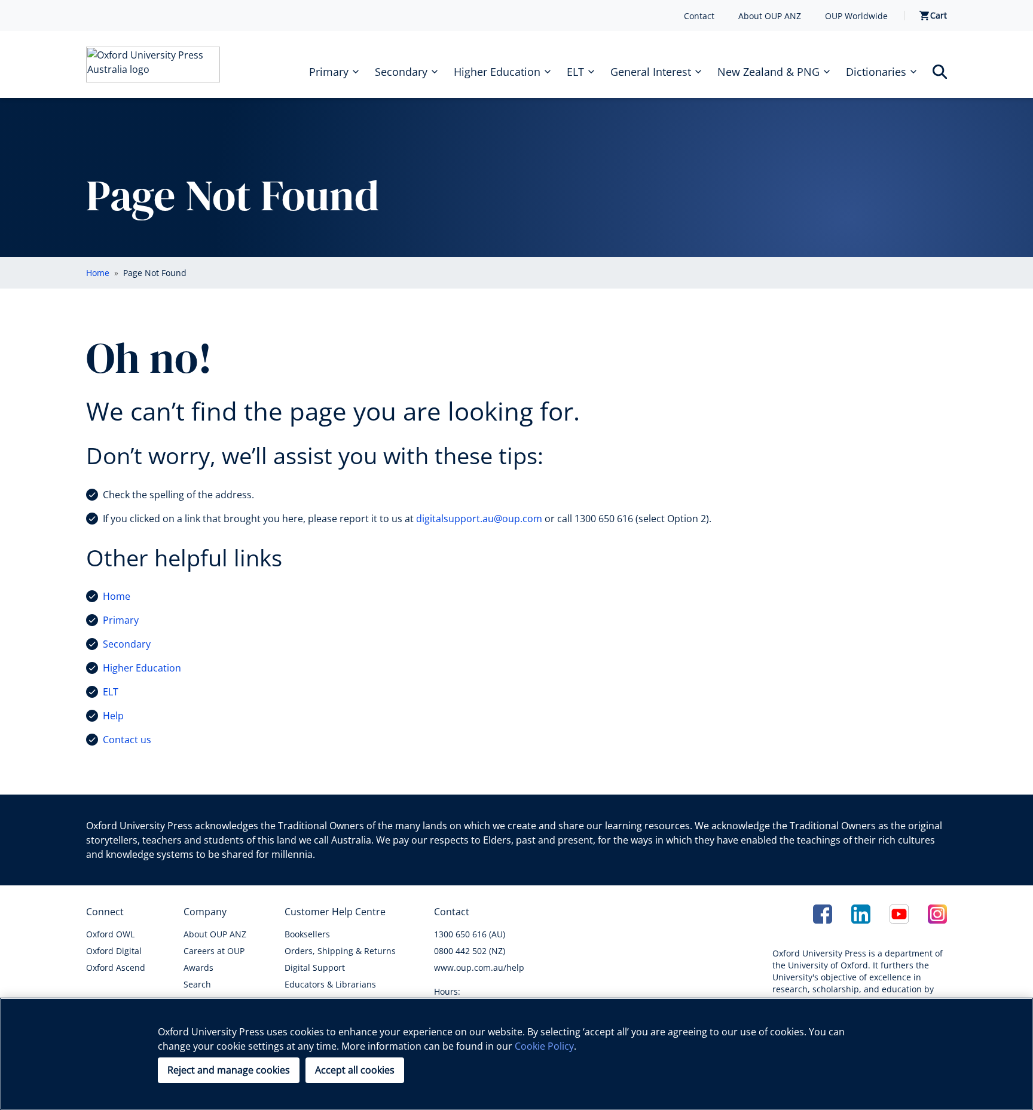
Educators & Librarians (330, 984)
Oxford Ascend (115, 967)
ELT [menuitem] (575, 72)
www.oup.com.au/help (479, 967)
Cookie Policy (544, 1046)
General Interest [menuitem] (650, 72)
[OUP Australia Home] (153, 64)
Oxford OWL (110, 934)
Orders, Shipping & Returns (340, 950)
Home (116, 596)
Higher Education (142, 667)
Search (197, 984)
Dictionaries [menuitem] (876, 72)
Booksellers (307, 934)
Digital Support (315, 967)
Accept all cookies (355, 1070)
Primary (121, 620)
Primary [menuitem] (329, 72)
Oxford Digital (114, 950)
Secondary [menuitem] (401, 72)
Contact (699, 16)
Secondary (127, 644)
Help (113, 715)
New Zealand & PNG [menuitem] (768, 72)
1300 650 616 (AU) (469, 934)
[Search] (940, 72)
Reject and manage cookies (228, 1070)
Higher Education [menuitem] (497, 72)
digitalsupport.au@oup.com (479, 518)
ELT (110, 691)
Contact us (127, 739)
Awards (198, 967)
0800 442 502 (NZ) (469, 950)
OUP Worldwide (856, 16)
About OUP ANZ (769, 16)
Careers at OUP (214, 950)
